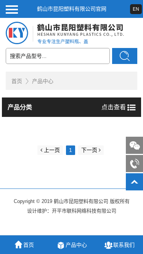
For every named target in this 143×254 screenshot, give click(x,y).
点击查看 (114, 107)
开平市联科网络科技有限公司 (84, 211)
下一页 (89, 150)
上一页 (52, 150)
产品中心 (42, 81)
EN (136, 9)
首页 (16, 81)
